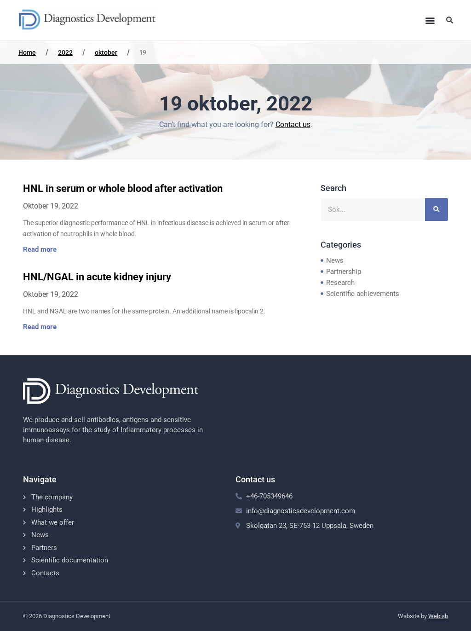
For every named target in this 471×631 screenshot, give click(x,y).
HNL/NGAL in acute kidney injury (97, 277)
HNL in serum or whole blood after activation (123, 188)
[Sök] (436, 209)
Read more (40, 249)
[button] (429, 20)
